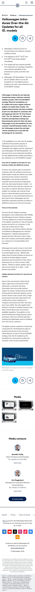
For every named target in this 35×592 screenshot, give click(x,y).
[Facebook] (31, 532)
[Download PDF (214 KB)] (15, 380)
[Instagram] (20, 532)
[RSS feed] (17, 537)
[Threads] (15, 532)
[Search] (26, 2)
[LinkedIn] (4, 532)
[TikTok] (25, 532)
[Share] (30, 38)
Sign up (5, 521)
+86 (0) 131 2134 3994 (19, 459)
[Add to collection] (22, 38)
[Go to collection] (32, 2)
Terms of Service (24, 515)
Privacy (13, 515)
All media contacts (17, 499)
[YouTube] (10, 532)
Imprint (4, 515)
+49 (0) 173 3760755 (19, 487)
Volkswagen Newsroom (26, 15)
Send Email (17, 463)
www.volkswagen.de (17, 548)
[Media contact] (15, 38)
